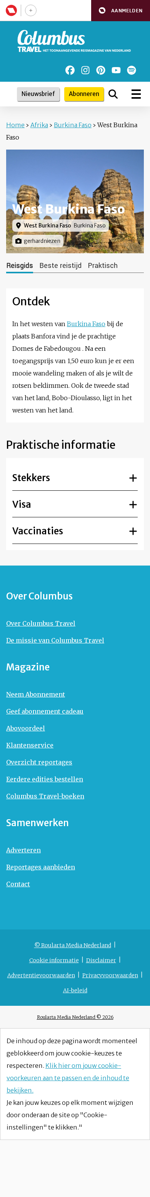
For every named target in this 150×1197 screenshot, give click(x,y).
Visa (21, 504)
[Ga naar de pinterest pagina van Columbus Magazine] (100, 70)
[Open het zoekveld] (113, 94)
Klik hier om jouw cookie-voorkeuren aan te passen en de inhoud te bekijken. (68, 1078)
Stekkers (31, 478)
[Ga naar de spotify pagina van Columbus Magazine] (131, 70)
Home (15, 125)
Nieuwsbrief (38, 94)
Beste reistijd (60, 266)
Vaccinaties (37, 531)
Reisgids (19, 266)
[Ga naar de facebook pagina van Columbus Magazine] (70, 70)
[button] (120, 10)
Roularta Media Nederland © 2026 (75, 1017)
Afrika (39, 125)
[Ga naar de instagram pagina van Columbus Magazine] (85, 70)
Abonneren (84, 94)
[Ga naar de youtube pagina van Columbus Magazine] (116, 70)
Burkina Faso (73, 125)
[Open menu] (136, 94)
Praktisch (103, 266)
